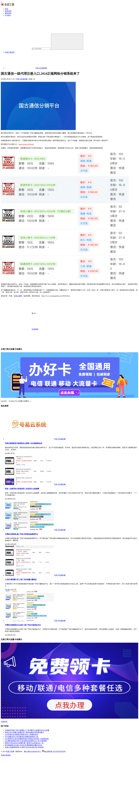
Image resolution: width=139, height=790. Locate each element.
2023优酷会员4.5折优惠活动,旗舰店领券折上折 (21, 736)
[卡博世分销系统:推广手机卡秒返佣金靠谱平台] (29, 530)
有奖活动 (8, 11)
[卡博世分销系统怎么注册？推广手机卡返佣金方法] (29, 621)
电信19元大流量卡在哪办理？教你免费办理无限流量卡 (24, 732)
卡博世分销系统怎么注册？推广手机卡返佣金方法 (23, 625)
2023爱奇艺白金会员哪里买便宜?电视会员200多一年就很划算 (27, 739)
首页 (6, 9)
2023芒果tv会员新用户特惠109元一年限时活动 (21, 734)
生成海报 (34, 329)
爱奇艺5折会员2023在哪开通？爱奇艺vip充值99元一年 (24, 743)
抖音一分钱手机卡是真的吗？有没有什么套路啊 (22, 488)
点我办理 (4, 721)
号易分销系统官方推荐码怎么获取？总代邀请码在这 (23, 443)
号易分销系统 (6, 755)
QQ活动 (8, 15)
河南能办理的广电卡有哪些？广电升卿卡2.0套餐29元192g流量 (27, 730)
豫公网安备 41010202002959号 (55, 751)
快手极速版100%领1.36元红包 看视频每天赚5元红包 (23, 745)
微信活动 (8, 13)
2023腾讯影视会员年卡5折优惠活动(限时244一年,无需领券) (26, 741)
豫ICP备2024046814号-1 (32, 751)
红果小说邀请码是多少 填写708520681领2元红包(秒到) (24, 747)
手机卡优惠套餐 (21, 79)
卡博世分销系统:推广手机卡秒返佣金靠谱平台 (21, 534)
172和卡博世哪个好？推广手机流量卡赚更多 (21, 579)
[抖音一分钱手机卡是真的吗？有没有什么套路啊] (29, 484)
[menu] (1, 2)
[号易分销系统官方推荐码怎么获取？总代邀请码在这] (29, 439)
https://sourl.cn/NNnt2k (26, 144)
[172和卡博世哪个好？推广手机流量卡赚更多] (29, 575)
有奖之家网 (18, 296)
